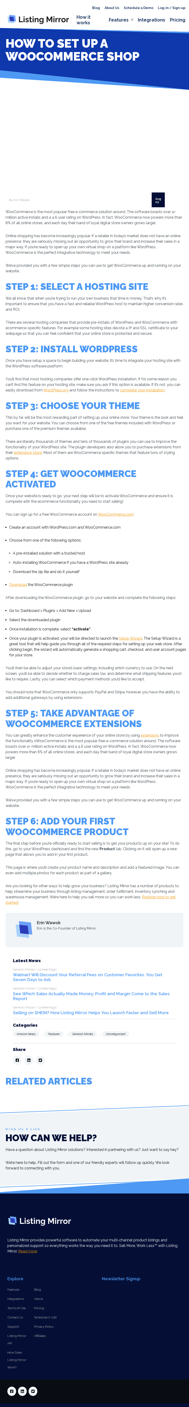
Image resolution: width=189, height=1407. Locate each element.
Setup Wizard (130, 638)
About (38, 1299)
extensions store (28, 452)
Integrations (151, 20)
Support (13, 1326)
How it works (84, 19)
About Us (112, 8)
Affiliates (40, 1336)
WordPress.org (55, 390)
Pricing (177, 20)
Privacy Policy (43, 1326)
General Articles (82, 1034)
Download (18, 585)
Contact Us (15, 1317)
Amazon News (26, 1034)
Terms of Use (16, 1308)
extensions (150, 735)
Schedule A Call (45, 1317)
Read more (27, 1251)
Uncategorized (115, 1034)
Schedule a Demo (138, 8)
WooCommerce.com (116, 514)
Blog (96, 8)
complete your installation (142, 390)
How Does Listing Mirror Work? (16, 1360)
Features (119, 20)
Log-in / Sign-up (171, 8)
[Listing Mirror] (40, 24)
